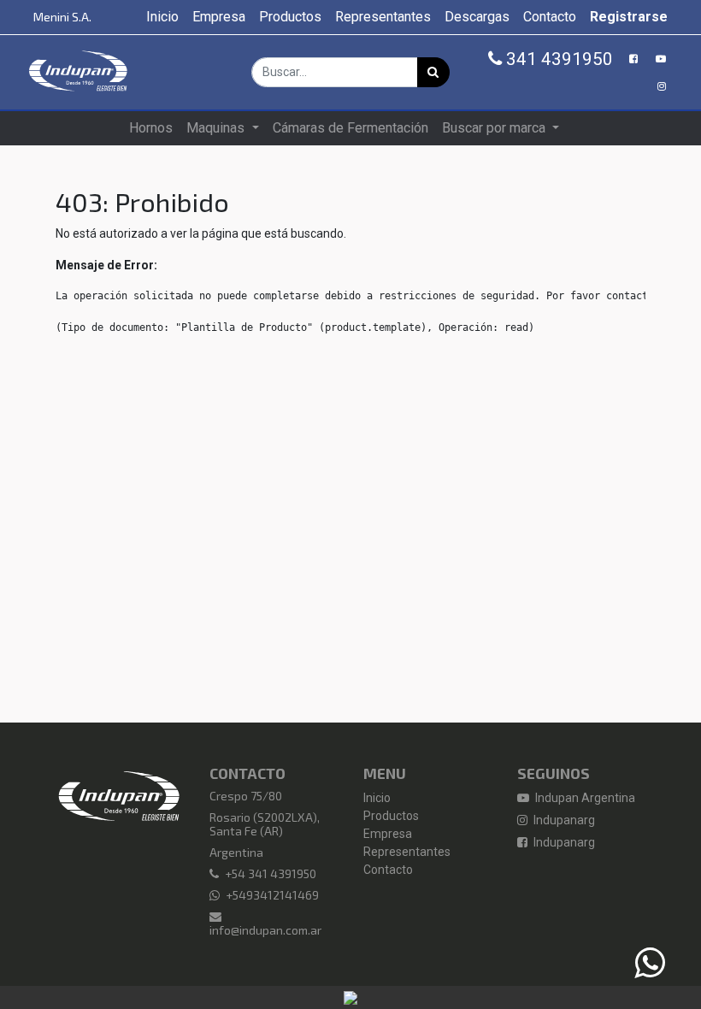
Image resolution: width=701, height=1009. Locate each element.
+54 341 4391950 (270, 873)
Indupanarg (563, 820)
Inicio (377, 798)
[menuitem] (162, 17)
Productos (391, 816)
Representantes (407, 852)
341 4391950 (557, 59)
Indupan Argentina (584, 798)
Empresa (387, 834)
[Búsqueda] (433, 72)
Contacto (388, 869)
